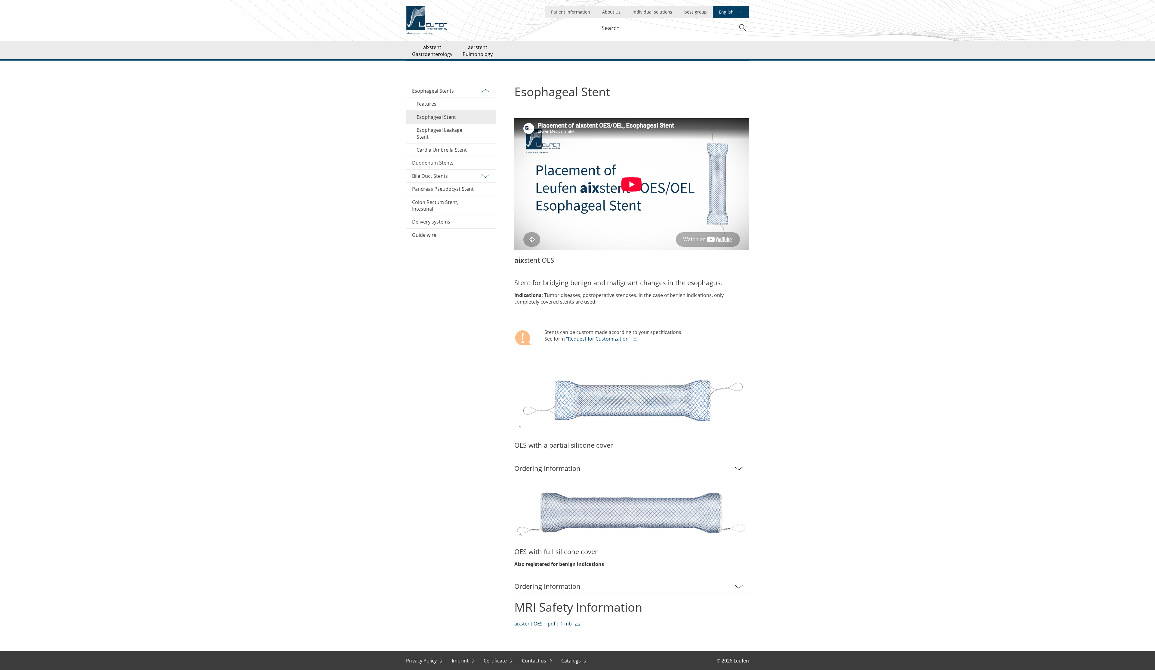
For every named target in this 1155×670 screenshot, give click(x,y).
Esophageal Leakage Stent (439, 133)
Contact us (534, 660)
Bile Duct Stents (430, 176)
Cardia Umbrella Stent (442, 150)
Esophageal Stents (433, 91)
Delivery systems (431, 221)
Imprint (461, 660)
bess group (695, 12)
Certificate (496, 660)
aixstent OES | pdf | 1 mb (543, 623)
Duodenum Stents (433, 162)
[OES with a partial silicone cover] (631, 400)
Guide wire (556, 42)
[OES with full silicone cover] (631, 514)
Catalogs (571, 660)
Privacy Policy (422, 660)
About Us (611, 12)
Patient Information (570, 12)
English (726, 12)
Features (426, 103)
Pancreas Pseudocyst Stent (443, 189)
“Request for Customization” (598, 338)
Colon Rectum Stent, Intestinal (435, 205)
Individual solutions (652, 12)
